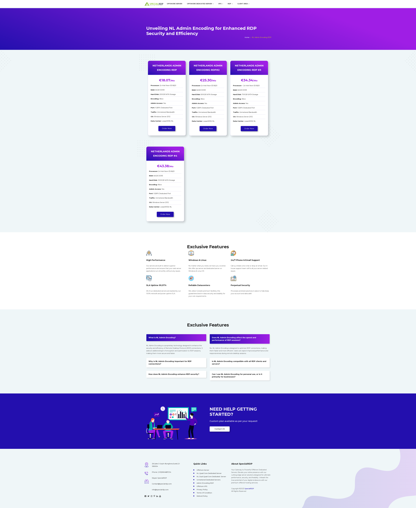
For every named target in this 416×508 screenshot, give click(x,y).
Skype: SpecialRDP (159, 478)
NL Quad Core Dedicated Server (209, 473)
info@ (154, 490)
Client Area (242, 4)
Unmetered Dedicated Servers (208, 480)
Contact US (220, 429)
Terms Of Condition (204, 493)
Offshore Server (174, 4)
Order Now (167, 128)
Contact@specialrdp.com (162, 484)
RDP (230, 4)
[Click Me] (145, 496)
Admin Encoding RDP (205, 483)
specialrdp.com (162, 490)
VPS (220, 4)
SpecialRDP (249, 489)
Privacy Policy (202, 490)
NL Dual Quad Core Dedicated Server (211, 477)
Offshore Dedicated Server (199, 4)
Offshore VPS (202, 486)
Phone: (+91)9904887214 (161, 472)
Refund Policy (202, 496)
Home (247, 37)
